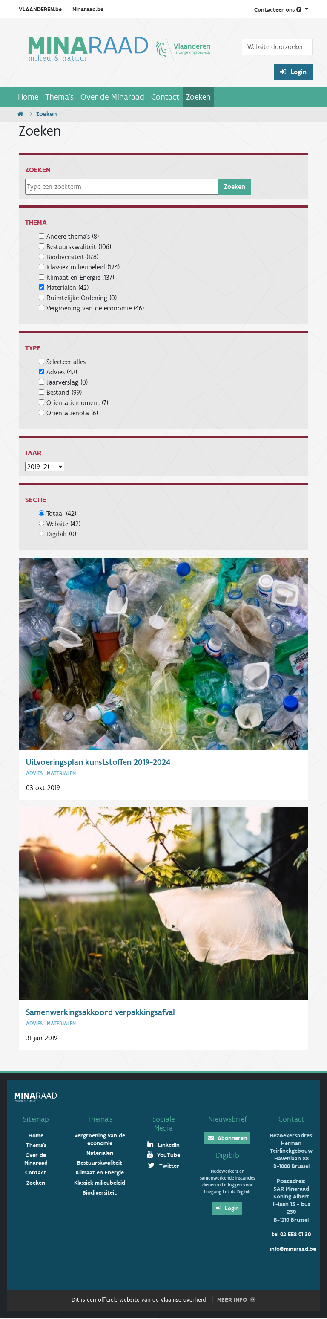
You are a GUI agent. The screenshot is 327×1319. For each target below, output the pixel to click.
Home (28, 97)
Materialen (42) (67, 287)
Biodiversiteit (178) (72, 257)
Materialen (99, 1153)
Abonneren (231, 1138)
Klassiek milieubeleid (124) (83, 267)
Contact (165, 97)
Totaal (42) (61, 513)
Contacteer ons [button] (275, 9)
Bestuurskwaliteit (99, 1162)
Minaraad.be (87, 9)
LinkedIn (168, 1144)
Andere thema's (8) (72, 236)
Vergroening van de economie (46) (95, 308)
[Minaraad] (119, 56)
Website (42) (63, 524)
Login (298, 72)
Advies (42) (61, 372)
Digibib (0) (61, 534)
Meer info (232, 1299)
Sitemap (36, 1119)
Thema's (59, 97)
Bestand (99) (64, 392)
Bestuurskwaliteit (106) (78, 247)
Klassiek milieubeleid (99, 1182)
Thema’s (99, 1119)
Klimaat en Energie (100, 1172)
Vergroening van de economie (99, 1139)
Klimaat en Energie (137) (80, 277)
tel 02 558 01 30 (291, 1234)
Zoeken (198, 97)
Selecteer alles (65, 362)
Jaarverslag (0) (67, 382)
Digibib (227, 1155)
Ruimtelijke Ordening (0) (81, 298)
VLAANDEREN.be (40, 9)
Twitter (168, 1165)
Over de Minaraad (112, 97)
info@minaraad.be (293, 1248)
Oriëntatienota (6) (72, 413)
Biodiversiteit (100, 1192)
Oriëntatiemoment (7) (77, 403)
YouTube (167, 1155)
